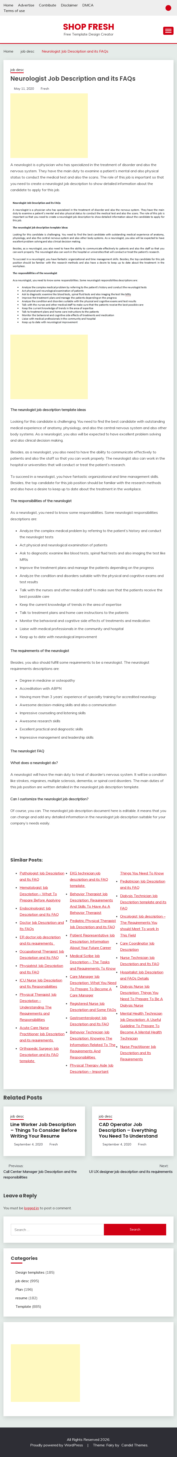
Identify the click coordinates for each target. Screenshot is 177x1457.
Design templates (29, 1272)
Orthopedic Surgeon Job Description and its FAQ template (39, 1054)
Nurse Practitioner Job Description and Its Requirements (138, 1052)
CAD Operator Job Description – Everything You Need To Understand (128, 1130)
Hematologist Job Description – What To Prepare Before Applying (40, 893)
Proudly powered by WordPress (57, 1445)
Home (8, 5)
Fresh (45, 88)
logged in (31, 1208)
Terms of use (14, 10)
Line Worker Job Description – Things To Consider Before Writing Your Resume (43, 1130)
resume (21, 1298)
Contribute (47, 5)
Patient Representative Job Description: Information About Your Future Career (92, 941)
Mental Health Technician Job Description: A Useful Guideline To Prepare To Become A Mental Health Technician (141, 1026)
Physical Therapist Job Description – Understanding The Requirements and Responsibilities (38, 1007)
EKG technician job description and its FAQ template (89, 879)
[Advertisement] (49, 125)
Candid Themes (134, 1445)
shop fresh (88, 27)
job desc (17, 70)
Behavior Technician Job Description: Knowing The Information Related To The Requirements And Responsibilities (92, 1044)
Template (23, 1306)
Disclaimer (69, 5)
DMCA (88, 5)
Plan (19, 1289)
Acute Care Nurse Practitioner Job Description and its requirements (42, 1033)
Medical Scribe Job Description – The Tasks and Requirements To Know (93, 961)
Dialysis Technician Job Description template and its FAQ (143, 901)
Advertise (26, 5)
